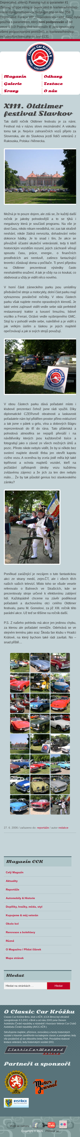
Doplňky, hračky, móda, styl (24, 906)
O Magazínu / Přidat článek (23, 949)
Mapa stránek (15, 958)
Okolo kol (12, 923)
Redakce (63, 827)
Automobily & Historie (20, 898)
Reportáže (43, 827)
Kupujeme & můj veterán (22, 915)
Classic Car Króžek (41, 54)
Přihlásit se (52, 1131)
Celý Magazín (14, 872)
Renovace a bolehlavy (20, 932)
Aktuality (12, 880)
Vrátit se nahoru (19, 1125)
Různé (10, 940)
